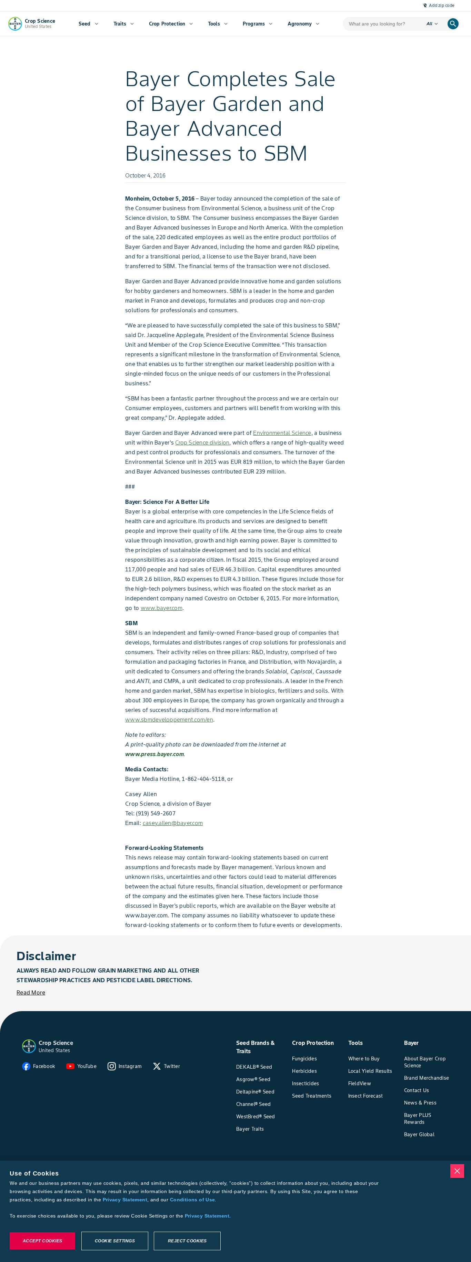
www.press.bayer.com (154, 754)
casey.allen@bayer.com (173, 823)
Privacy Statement (125, 1199)
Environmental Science (282, 432)
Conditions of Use (192, 1199)
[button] (29, 1046)
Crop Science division (202, 442)
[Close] (457, 1171)
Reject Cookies (187, 1241)
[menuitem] (88, 24)
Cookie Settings (115, 1241)
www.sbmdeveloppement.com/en (169, 719)
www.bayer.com (161, 607)
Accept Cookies (42, 1241)
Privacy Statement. (208, 1216)
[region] (235, 1211)
